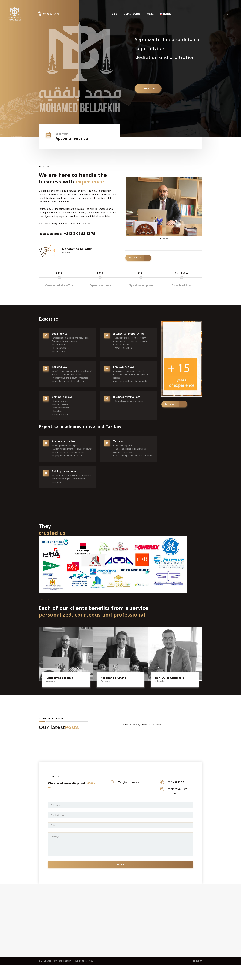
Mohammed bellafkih (59, 677)
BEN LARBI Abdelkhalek (170, 677)
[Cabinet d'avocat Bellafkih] (14, 14)
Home (113, 14)
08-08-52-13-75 (51, 14)
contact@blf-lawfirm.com (179, 791)
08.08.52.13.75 (176, 782)
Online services (132, 14)
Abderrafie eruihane (113, 677)
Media (150, 14)
